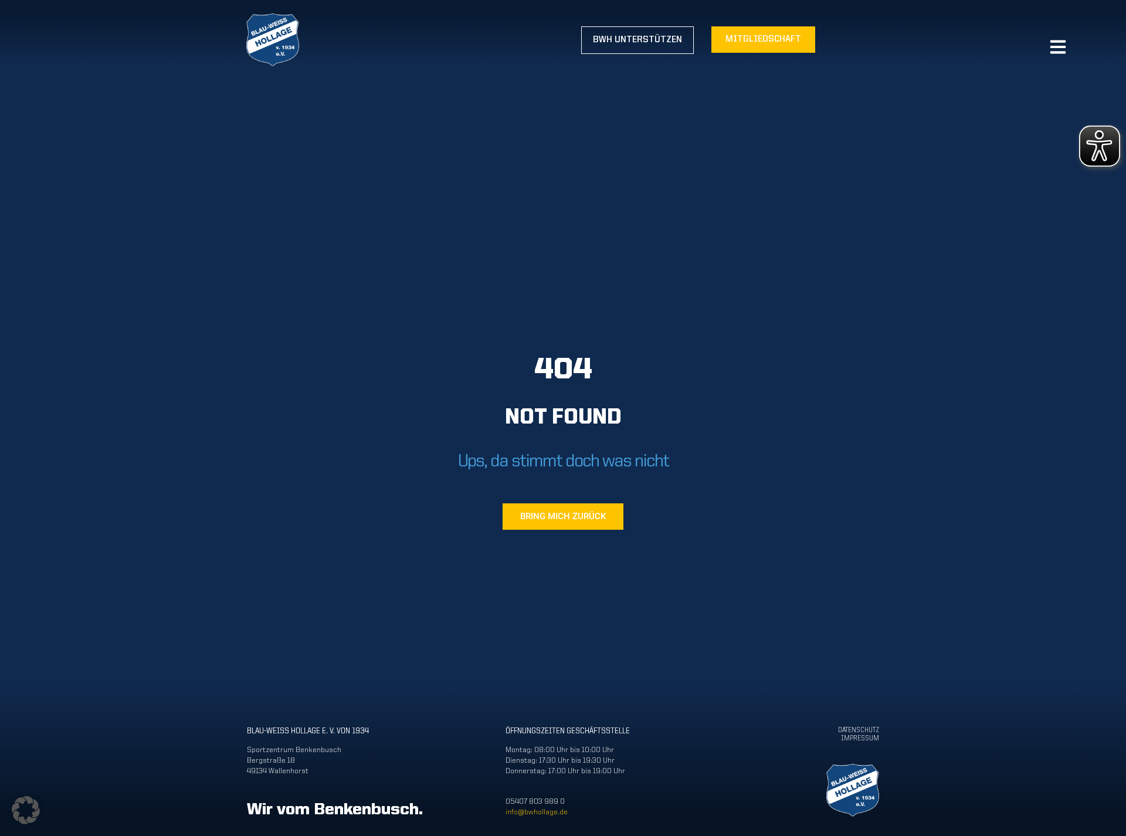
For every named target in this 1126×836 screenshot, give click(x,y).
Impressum (860, 738)
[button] (26, 810)
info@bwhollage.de (537, 812)
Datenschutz (858, 730)
